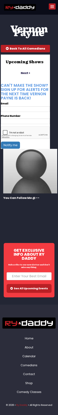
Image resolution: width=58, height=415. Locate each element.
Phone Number (10, 116)
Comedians (29, 365)
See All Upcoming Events (30, 288)
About (29, 347)
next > (25, 73)
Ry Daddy (21, 405)
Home (29, 338)
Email (4, 103)
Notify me (10, 145)
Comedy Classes (29, 392)
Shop (29, 383)
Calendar (29, 356)
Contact (29, 374)
